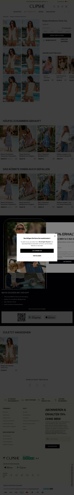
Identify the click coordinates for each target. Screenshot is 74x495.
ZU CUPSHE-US (37, 251)
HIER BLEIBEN (37, 256)
